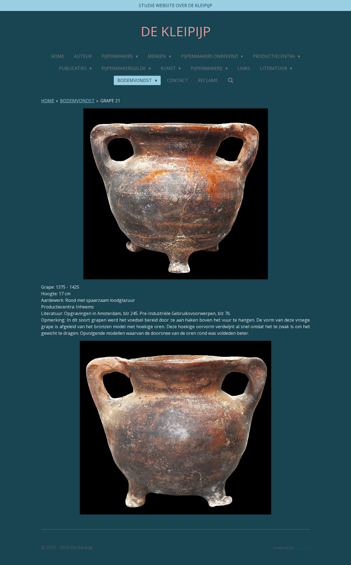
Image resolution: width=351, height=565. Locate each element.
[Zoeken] (230, 80)
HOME (47, 101)
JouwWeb (302, 547)
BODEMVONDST (77, 101)
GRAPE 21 (110, 101)
